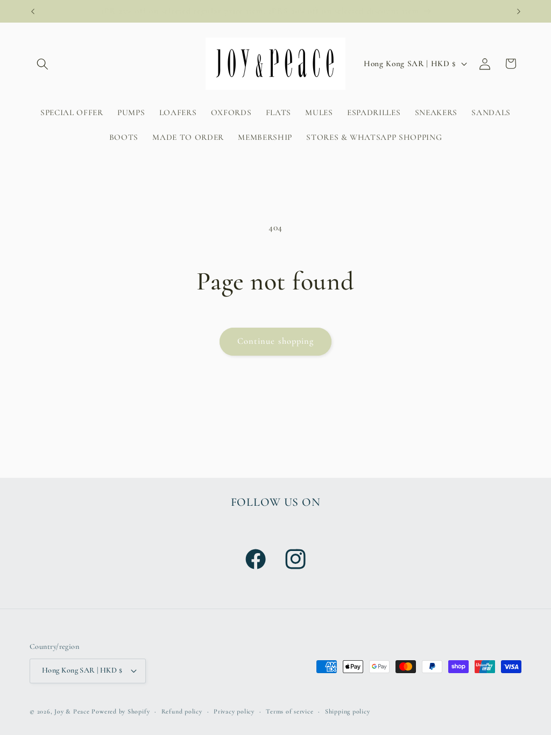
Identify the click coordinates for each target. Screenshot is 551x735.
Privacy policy (234, 711)
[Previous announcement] (33, 11)
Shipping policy (347, 711)
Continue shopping (275, 341)
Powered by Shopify (120, 711)
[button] (42, 63)
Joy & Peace (71, 711)
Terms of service (289, 711)
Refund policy (181, 711)
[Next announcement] (519, 11)
